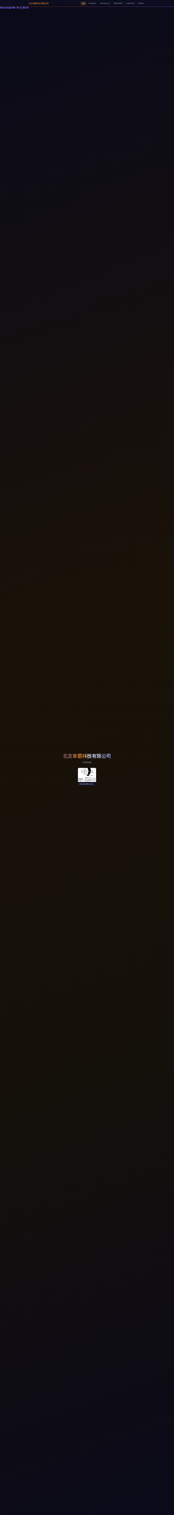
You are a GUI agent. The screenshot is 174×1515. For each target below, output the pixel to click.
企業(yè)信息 (130, 3)
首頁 (83, 3)
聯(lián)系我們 (118, 3)
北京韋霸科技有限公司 (39, 3)
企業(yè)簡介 (92, 3)
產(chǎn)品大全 (105, 3)
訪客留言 (141, 3)
